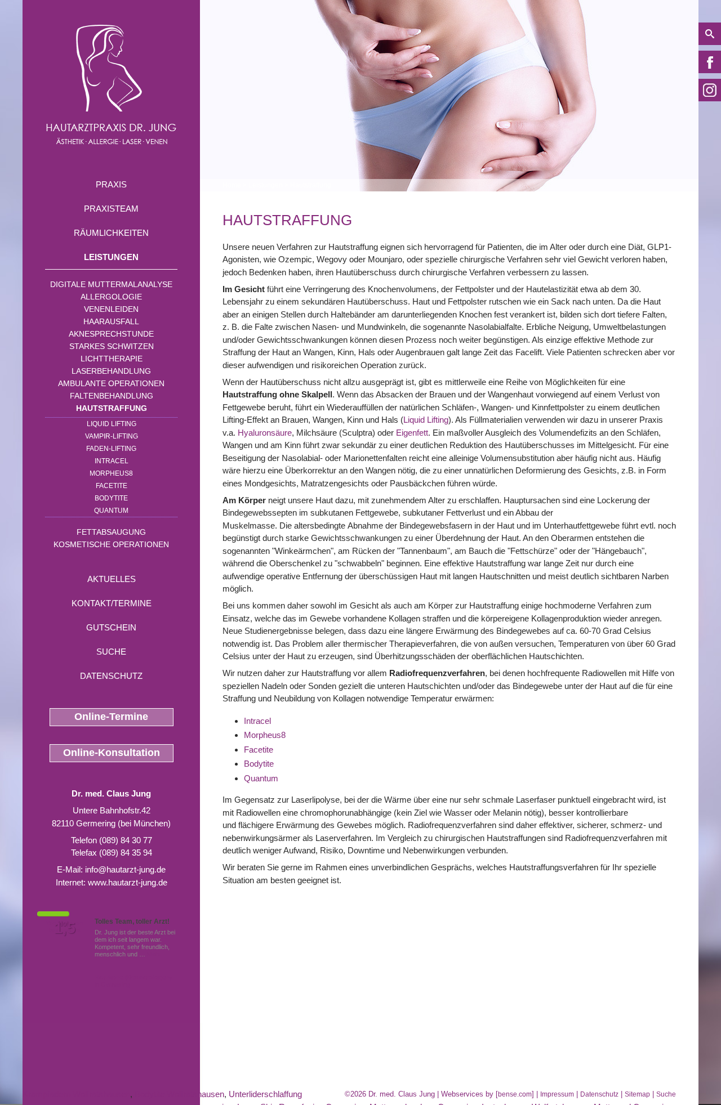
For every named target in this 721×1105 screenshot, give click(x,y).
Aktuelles (111, 579)
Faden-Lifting (111, 449)
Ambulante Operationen (111, 383)
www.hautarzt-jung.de (127, 882)
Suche (111, 651)
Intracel (257, 721)
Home (231, 185)
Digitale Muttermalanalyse (111, 284)
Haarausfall (111, 321)
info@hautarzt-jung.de (125, 869)
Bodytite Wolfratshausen (179, 1094)
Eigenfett (412, 432)
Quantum (111, 511)
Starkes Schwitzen (111, 346)
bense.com (515, 1094)
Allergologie (111, 296)
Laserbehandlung (111, 370)
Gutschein (111, 627)
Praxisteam (111, 208)
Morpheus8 (111, 473)
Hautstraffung (111, 408)
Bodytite (111, 498)
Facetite (111, 486)
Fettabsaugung (111, 531)
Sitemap (637, 1094)
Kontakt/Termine (112, 603)
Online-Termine (111, 716)
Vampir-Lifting (111, 436)
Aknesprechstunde (111, 333)
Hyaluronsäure (265, 432)
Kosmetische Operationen (111, 544)
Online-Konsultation (111, 752)
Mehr (154, 954)
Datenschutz (111, 676)
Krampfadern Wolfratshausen (76, 1094)
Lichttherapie (112, 358)
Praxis (111, 184)
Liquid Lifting (111, 424)
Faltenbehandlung (111, 395)
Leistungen (111, 257)
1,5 (64, 928)
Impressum (557, 1094)
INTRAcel (111, 461)
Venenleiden (111, 309)
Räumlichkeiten (111, 233)
